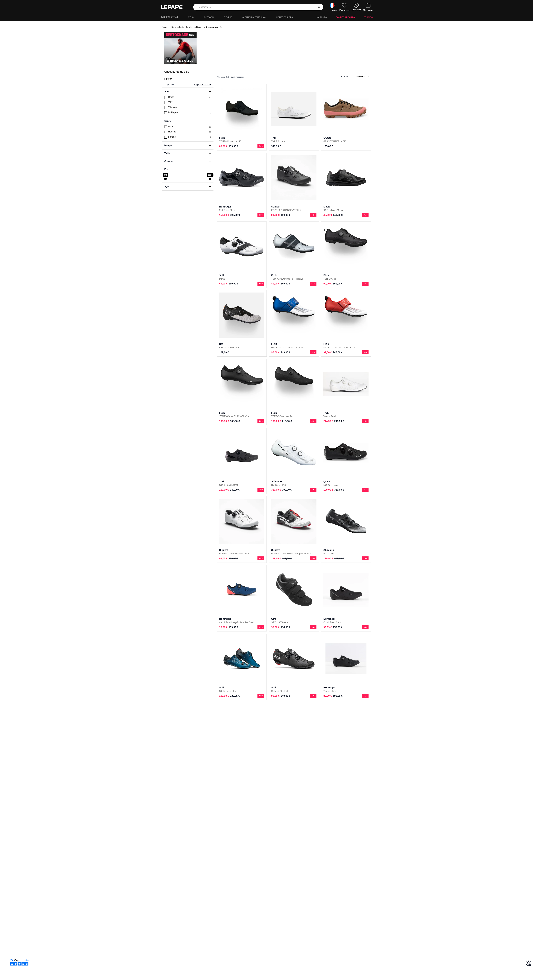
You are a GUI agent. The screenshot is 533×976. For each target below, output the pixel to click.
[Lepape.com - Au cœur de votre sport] (174, 7)
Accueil (165, 27)
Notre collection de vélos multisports (187, 27)
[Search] (319, 7)
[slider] (165, 179)
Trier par (344, 76)
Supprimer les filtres (202, 84)
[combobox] (255, 7)
